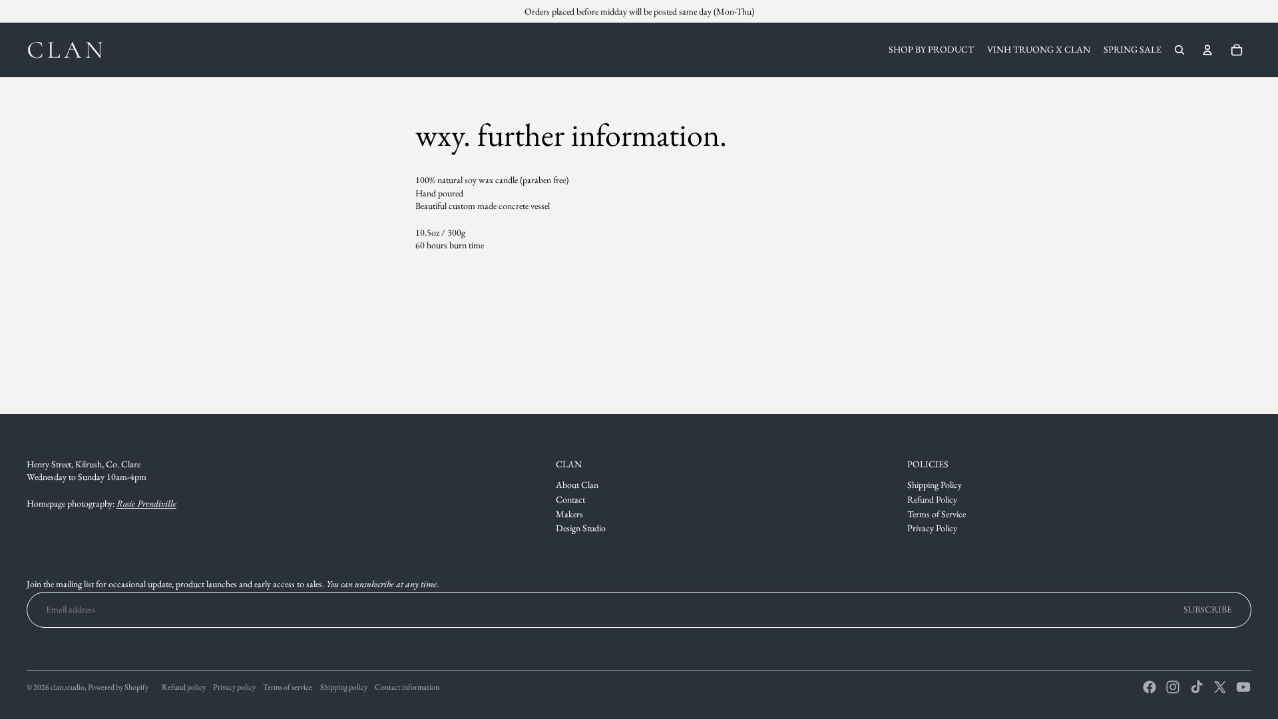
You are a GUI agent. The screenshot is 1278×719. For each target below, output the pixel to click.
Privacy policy (234, 687)
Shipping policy (343, 687)
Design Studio (581, 528)
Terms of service (287, 687)
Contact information (407, 687)
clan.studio (68, 687)
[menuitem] (931, 50)
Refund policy (184, 687)
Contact (570, 499)
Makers (569, 514)
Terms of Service (936, 514)
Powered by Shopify (118, 687)
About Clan (577, 485)
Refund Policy (932, 499)
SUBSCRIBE (1207, 609)
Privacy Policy (932, 528)
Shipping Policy (934, 485)
